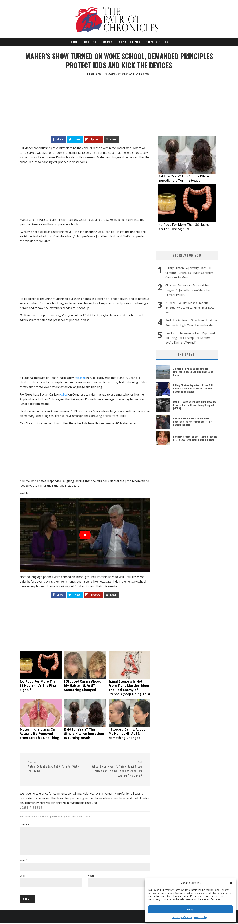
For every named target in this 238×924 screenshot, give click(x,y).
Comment (25, 824)
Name (23, 860)
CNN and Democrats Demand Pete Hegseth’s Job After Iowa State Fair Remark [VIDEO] (188, 290)
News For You (129, 42)
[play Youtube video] (85, 535)
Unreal (108, 42)
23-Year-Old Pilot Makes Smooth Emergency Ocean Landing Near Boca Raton (189, 307)
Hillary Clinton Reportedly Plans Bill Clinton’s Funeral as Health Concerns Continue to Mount (189, 272)
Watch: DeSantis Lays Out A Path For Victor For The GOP (54, 767)
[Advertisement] (119, 102)
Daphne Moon (95, 74)
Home (75, 42)
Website (92, 875)
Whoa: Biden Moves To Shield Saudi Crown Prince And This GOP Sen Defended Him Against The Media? (117, 769)
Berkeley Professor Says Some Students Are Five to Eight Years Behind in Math (195, 438)
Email (23, 875)
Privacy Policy (200, 917)
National (91, 42)
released (80, 378)
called (64, 394)
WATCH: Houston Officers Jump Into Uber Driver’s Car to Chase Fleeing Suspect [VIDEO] (195, 405)
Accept (190, 909)
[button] (231, 883)
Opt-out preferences (182, 917)
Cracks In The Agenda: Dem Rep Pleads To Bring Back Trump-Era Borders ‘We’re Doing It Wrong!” (190, 337)
